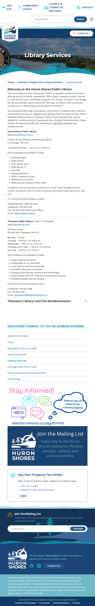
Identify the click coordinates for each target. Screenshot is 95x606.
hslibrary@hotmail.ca (24, 213)
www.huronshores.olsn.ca (20, 134)
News (23, 496)
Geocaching (14, 379)
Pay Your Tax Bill (29, 486)
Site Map (76, 602)
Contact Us (54, 566)
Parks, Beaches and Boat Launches (26, 372)
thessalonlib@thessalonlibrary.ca (30, 295)
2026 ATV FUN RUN (18, 336)
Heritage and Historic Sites (22, 366)
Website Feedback (61, 602)
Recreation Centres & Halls (22, 348)
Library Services (17, 360)
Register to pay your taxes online (37, 490)
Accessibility (45, 602)
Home (11, 82)
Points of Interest (17, 354)
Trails (11, 342)
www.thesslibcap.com (18, 224)
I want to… (84, 33)
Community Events (30, 7)
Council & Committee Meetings (56, 7)
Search (80, 19)
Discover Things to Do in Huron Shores (40, 82)
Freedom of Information (25, 602)
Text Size (9, 7)
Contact (87, 7)
